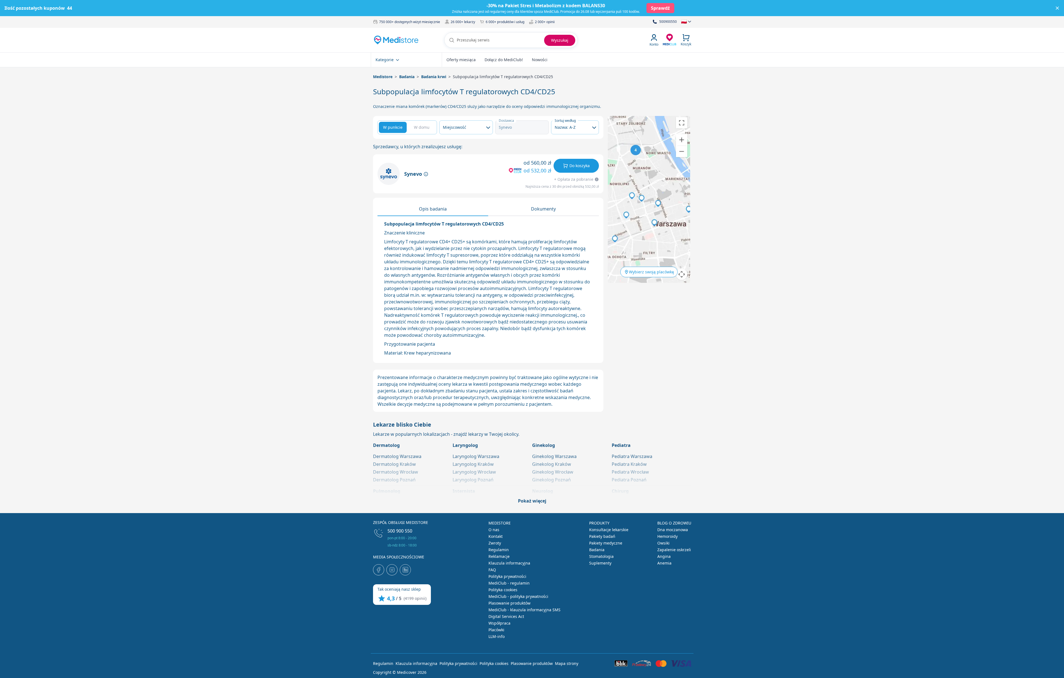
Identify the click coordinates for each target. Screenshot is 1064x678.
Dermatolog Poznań (394, 480)
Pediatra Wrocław (630, 472)
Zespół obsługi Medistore (400, 522)
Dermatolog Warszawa (397, 456)
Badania (406, 76)
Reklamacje (499, 556)
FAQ (492, 569)
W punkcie (393, 127)
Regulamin (498, 549)
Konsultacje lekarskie (608, 529)
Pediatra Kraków (629, 464)
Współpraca (499, 623)
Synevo (413, 173)
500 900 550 (399, 531)
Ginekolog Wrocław (552, 472)
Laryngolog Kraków (473, 464)
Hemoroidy (667, 536)
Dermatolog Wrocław (395, 472)
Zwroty (494, 543)
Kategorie (385, 59)
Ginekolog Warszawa (554, 456)
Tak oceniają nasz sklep (399, 589)
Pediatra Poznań (629, 480)
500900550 (668, 21)
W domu (421, 127)
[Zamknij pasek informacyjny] (1057, 8)
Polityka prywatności (507, 576)
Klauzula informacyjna (509, 563)
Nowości (539, 59)
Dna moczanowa (672, 529)
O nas (493, 529)
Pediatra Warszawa (632, 456)
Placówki (496, 629)
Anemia (664, 563)
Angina (664, 556)
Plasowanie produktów (509, 603)
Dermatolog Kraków (394, 464)
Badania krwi (433, 76)
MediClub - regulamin (509, 583)
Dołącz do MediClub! (504, 59)
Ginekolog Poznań (551, 480)
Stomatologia (601, 556)
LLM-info (496, 636)
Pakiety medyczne (605, 543)
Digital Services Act (506, 616)
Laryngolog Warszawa (476, 456)
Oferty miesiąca (461, 59)
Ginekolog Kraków (551, 464)
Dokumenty (543, 209)
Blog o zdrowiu (674, 523)
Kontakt (495, 536)
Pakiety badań (602, 536)
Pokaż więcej (532, 501)
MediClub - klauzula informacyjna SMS (524, 609)
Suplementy (600, 563)
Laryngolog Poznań (473, 480)
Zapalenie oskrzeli (674, 549)
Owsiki (663, 543)
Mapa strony (566, 663)
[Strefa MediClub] (669, 39)
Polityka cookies (502, 589)
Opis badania (433, 209)
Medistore (382, 76)
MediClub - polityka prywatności (518, 596)
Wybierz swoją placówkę (651, 271)
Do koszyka (579, 165)
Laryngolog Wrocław (474, 472)
